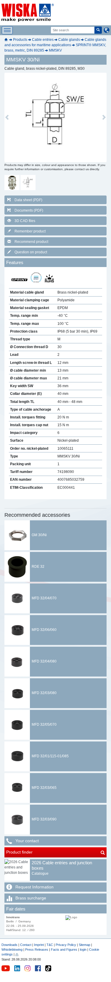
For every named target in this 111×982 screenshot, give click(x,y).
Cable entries (43, 40)
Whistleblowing (12, 949)
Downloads (9, 945)
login (83, 949)
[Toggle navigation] (7, 30)
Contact (25, 945)
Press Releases (36, 949)
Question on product (31, 252)
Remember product (30, 231)
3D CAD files (25, 221)
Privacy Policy (66, 945)
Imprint (39, 945)
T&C (49, 945)
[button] (6, 117)
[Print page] (16, 954)
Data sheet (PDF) (28, 200)
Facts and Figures (64, 949)
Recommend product (31, 242)
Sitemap (84, 945)
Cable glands (69, 40)
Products (20, 40)
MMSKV (55, 50)
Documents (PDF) (29, 210)
